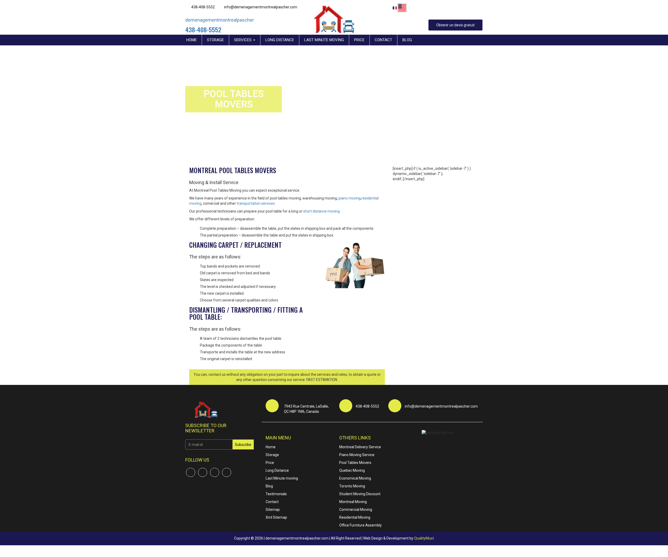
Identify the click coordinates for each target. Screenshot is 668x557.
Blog (269, 486)
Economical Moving (355, 478)
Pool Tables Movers (355, 463)
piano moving (349, 198)
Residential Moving (354, 517)
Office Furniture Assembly (360, 525)
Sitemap (273, 509)
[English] (402, 7)
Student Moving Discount (359, 494)
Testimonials (276, 494)
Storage (272, 455)
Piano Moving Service (356, 455)
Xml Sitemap (276, 517)
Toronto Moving (352, 486)
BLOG (407, 40)
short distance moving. (322, 211)
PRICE (359, 40)
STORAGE (215, 40)
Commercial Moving (355, 509)
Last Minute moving (282, 478)
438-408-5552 (203, 7)
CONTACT (383, 40)
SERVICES (243, 40)
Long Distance (277, 470)
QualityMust (424, 538)
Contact (272, 502)
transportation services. (256, 203)
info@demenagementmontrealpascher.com (260, 7)
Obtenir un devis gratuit (455, 25)
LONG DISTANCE (279, 40)
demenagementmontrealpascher (219, 20)
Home (271, 447)
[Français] (395, 7)
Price (270, 463)
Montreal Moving (353, 502)
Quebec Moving (352, 470)
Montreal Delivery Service (360, 447)
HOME (191, 40)
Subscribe (243, 445)
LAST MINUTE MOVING (324, 40)
